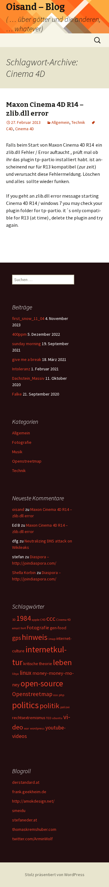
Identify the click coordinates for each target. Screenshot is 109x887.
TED (48, 718)
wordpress (37, 728)
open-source (42, 683)
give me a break (26, 359)
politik (49, 705)
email (16, 628)
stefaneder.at (24, 820)
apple (35, 620)
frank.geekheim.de (29, 791)
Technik (78, 122)
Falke (17, 394)
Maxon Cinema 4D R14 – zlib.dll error (45, 108)
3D (13, 620)
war (26, 728)
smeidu (18, 810)
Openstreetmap (26, 461)
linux (25, 672)
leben (62, 662)
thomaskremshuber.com (34, 829)
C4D (42, 620)
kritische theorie (37, 663)
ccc (50, 618)
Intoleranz (21, 369)
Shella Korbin (24, 572)
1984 (23, 618)
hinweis (35, 637)
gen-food (58, 627)
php (61, 695)
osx (55, 695)
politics (25, 705)
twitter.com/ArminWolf (32, 838)
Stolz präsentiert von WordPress (54, 874)
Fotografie (21, 442)
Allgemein (60, 122)
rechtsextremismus (28, 717)
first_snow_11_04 (28, 318)
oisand (18, 509)
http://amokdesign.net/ (33, 801)
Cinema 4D (24, 128)
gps (16, 637)
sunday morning (26, 343)
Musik (17, 451)
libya (15, 674)
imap (51, 639)
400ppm (19, 334)
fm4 (23, 628)
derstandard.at (25, 782)
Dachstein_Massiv (28, 378)
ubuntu (57, 718)
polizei (65, 707)
